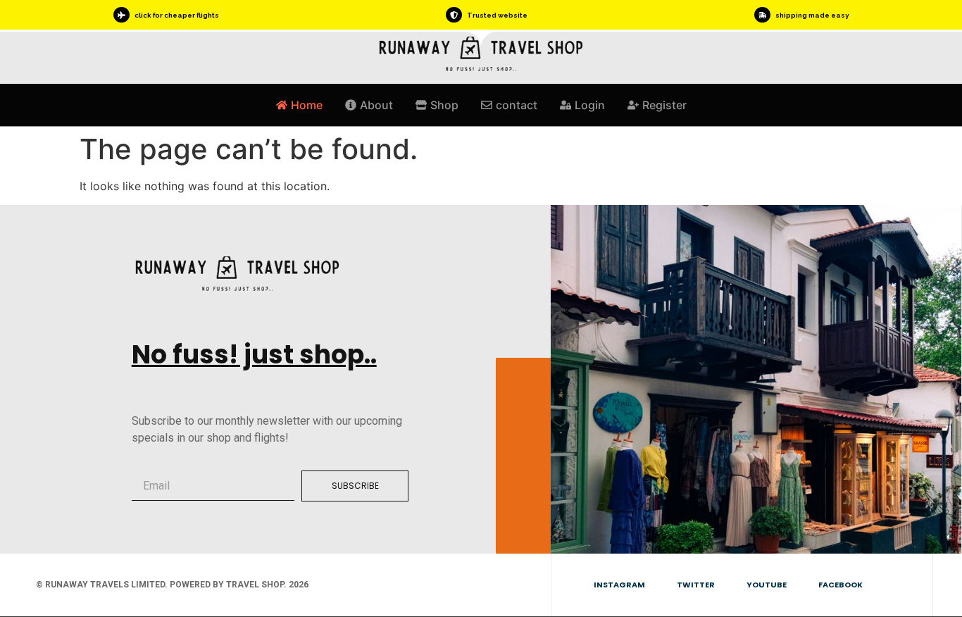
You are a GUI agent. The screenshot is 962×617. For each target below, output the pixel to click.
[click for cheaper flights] (121, 15)
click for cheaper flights (177, 15)
